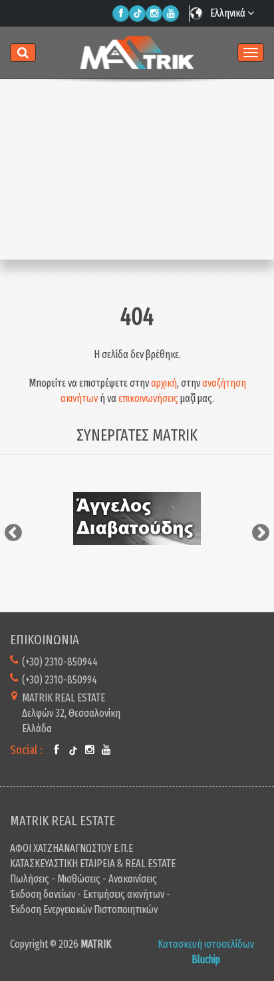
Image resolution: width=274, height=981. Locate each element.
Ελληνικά (228, 13)
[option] (137, 518)
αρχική (164, 383)
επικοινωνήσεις (148, 398)
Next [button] (261, 533)
